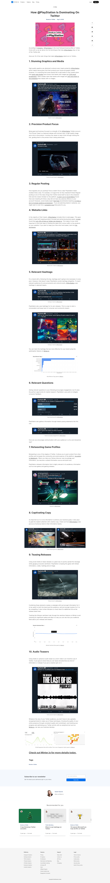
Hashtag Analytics (27, 856)
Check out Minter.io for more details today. (52, 752)
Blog (33, 2)
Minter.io (46, 351)
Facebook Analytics (28, 865)
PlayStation (48, 48)
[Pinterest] (92, 45)
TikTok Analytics (27, 858)
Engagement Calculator (45, 873)
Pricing (37, 2)
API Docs (59, 858)
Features (29, 2)
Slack (41, 867)
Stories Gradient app (44, 871)
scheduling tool (49, 205)
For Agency (42, 856)
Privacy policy (77, 856)
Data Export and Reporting (46, 861)
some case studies (37, 74)
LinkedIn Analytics (27, 867)
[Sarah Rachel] (49, 793)
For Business (43, 858)
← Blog (55, 7)
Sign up (96, 2)
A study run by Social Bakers (66, 197)
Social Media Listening (45, 863)
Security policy (77, 863)
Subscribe (76, 780)
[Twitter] (92, 31)
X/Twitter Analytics (28, 863)
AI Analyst (42, 865)
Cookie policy (76, 858)
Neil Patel (56, 201)
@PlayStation (68, 50)
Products (22, 2)
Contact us (59, 856)
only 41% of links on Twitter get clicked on (49, 221)
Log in (90, 2)
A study (78, 219)
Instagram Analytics (28, 854)
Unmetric (40, 48)
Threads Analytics (27, 861)
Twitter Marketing (49, 825)
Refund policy (76, 861)
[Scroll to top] (92, 22)
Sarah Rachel (59, 791)
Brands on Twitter (50, 19)
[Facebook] (92, 27)
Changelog (59, 863)
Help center (59, 854)
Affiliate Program (43, 869)
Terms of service (77, 854)
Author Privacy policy (78, 865)
